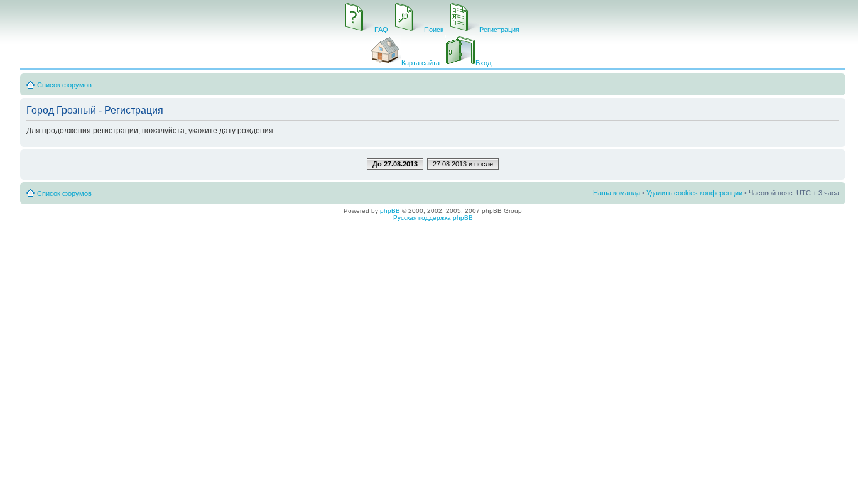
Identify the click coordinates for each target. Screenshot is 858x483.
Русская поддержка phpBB (433, 217)
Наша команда (616, 193)
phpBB (390, 210)
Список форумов (64, 85)
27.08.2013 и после (463, 164)
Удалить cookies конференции (694, 193)
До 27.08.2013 (395, 164)
